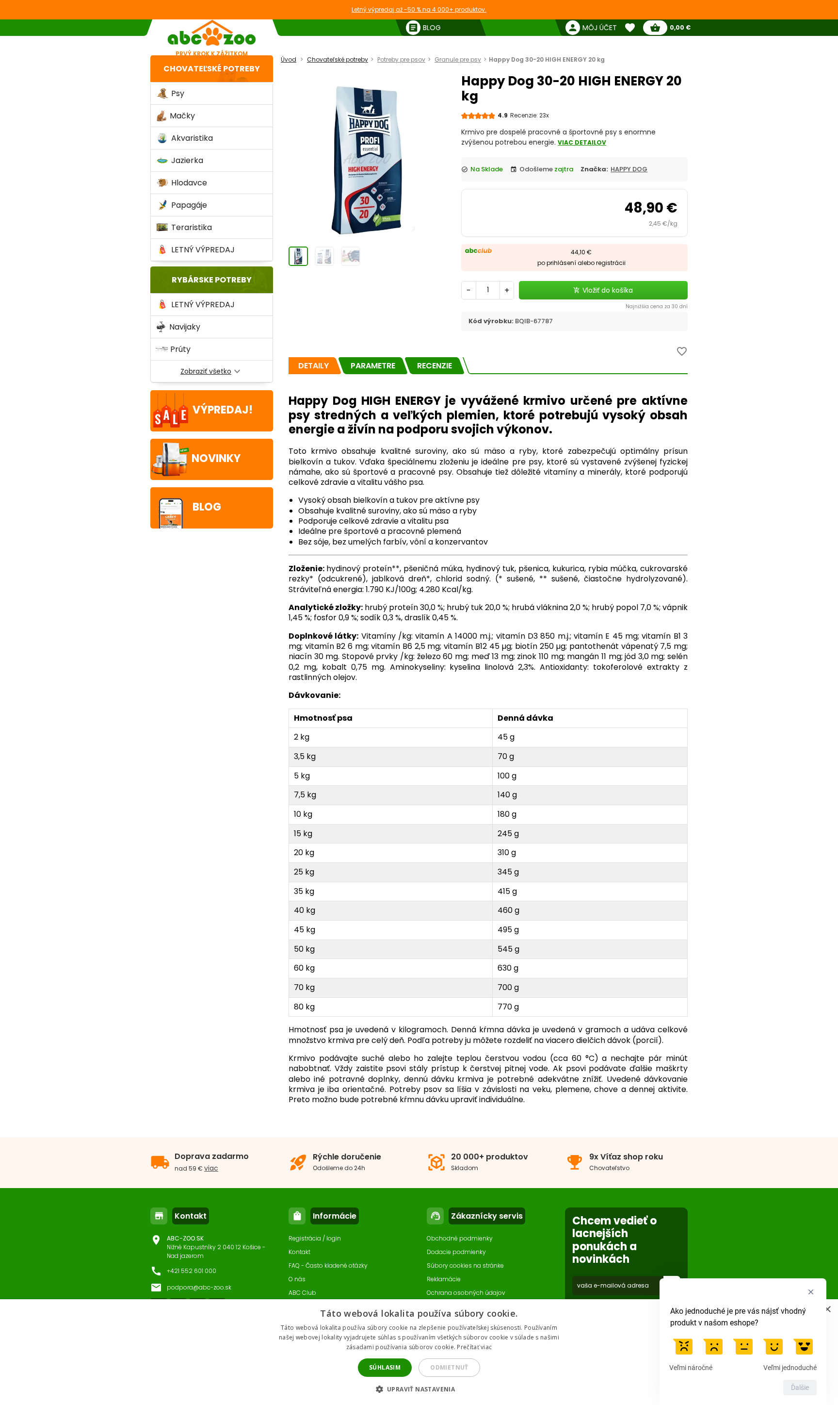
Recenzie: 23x (529, 115)
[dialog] (419, 1352)
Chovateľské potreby (211, 68)
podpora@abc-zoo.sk (199, 1287)
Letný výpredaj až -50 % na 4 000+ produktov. (419, 9)
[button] (419, 1388)
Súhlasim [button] (385, 1367)
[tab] (313, 365)
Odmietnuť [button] (449, 1367)
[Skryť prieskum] (811, 1292)
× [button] (827, 1309)
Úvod (288, 59)
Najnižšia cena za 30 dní (657, 306)
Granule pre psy (458, 59)
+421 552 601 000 (191, 1271)
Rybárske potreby (212, 279)
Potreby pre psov (401, 59)
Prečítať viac (474, 1347)
